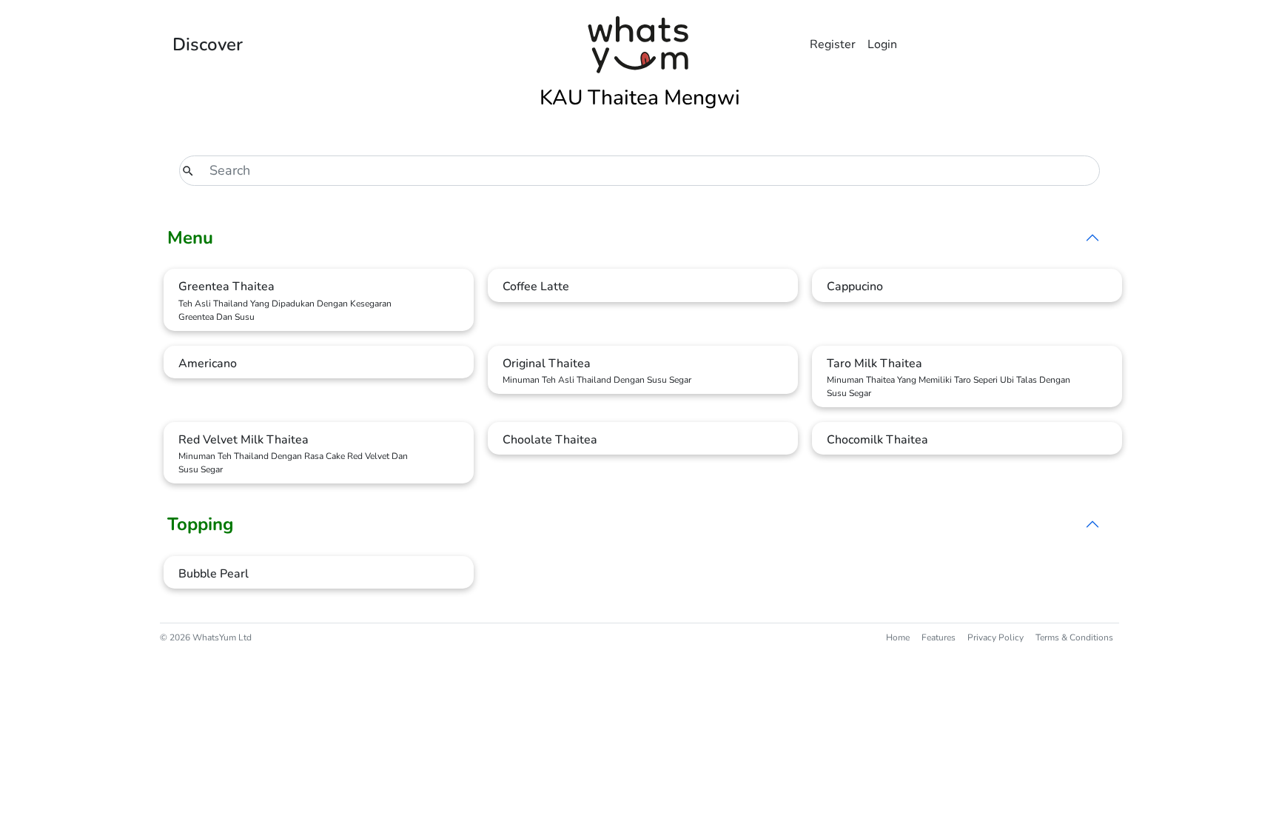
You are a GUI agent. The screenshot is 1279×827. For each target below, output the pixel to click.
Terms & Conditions (1074, 637)
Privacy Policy (995, 637)
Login (882, 44)
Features (939, 637)
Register (833, 44)
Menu (190, 238)
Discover (207, 44)
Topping (200, 524)
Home (898, 637)
